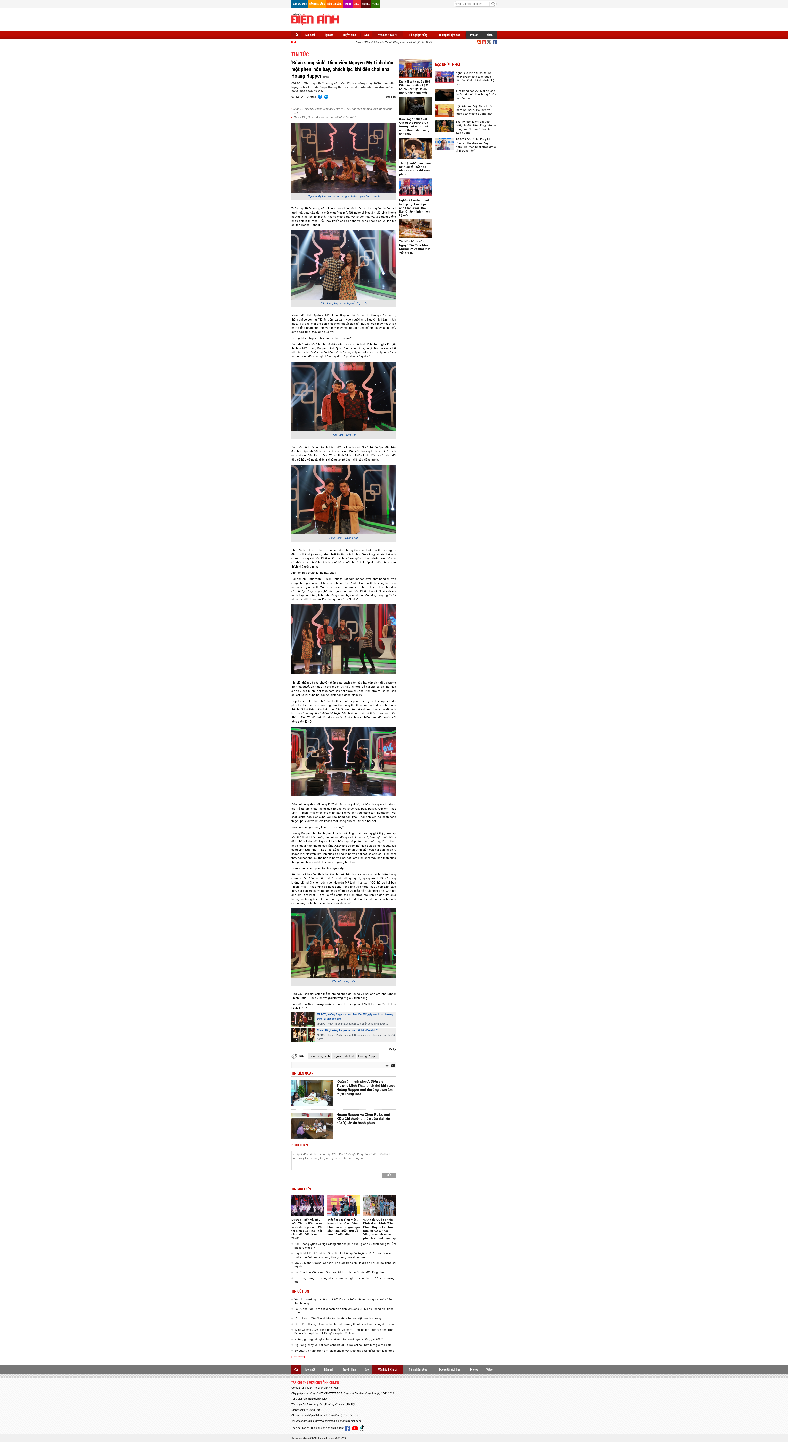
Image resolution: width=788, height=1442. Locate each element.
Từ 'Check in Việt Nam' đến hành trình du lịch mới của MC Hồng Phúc (339, 1272)
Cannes (366, 3)
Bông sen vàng (334, 3)
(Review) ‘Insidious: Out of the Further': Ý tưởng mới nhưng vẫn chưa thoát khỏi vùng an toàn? (414, 126)
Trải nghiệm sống (418, 35)
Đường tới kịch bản (449, 35)
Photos (474, 35)
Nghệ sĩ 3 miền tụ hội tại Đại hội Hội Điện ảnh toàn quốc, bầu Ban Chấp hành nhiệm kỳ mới (414, 208)
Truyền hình (349, 35)
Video (489, 35)
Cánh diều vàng (317, 3)
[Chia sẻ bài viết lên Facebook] (320, 97)
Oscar (357, 3)
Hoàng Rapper (367, 1056)
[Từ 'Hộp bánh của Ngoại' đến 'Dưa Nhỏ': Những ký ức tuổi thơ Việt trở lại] (415, 228)
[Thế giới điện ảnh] (315, 19)
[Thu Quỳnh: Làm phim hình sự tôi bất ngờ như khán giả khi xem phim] (415, 148)
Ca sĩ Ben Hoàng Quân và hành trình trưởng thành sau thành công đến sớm (344, 1324)
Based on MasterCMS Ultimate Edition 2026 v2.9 (318, 1438)
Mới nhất (310, 35)
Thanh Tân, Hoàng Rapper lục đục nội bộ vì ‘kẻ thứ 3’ (325, 117)
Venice (375, 3)
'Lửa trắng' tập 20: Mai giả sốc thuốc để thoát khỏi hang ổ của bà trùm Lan (476, 94)
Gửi (389, 1175)
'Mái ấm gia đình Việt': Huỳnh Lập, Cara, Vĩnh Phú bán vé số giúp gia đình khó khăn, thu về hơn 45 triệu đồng (343, 1227)
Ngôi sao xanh (300, 3)
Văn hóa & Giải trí (387, 35)
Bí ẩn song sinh (320, 1056)
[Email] (393, 97)
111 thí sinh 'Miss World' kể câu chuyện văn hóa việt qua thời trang (337, 1318)
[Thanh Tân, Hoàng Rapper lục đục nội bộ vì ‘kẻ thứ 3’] (303, 1035)
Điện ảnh (328, 35)
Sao (366, 35)
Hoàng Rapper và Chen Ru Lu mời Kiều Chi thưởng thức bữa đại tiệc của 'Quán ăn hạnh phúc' (363, 1119)
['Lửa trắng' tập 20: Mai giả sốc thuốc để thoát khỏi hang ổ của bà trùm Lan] (444, 95)
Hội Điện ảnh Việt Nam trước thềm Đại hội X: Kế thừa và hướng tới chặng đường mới (474, 110)
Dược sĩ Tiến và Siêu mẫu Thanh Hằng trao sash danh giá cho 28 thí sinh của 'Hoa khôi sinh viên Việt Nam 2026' (396, 42)
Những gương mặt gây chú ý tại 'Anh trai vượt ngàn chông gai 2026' (338, 1339)
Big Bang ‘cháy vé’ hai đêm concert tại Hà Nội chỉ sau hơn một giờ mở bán (342, 1345)
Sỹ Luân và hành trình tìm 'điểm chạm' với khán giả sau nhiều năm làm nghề (344, 1350)
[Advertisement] (422, 18)
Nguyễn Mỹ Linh (344, 1056)
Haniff (348, 3)
